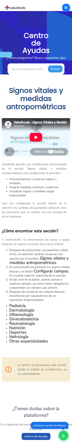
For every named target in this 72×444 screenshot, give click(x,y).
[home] (14, 7)
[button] (66, 8)
